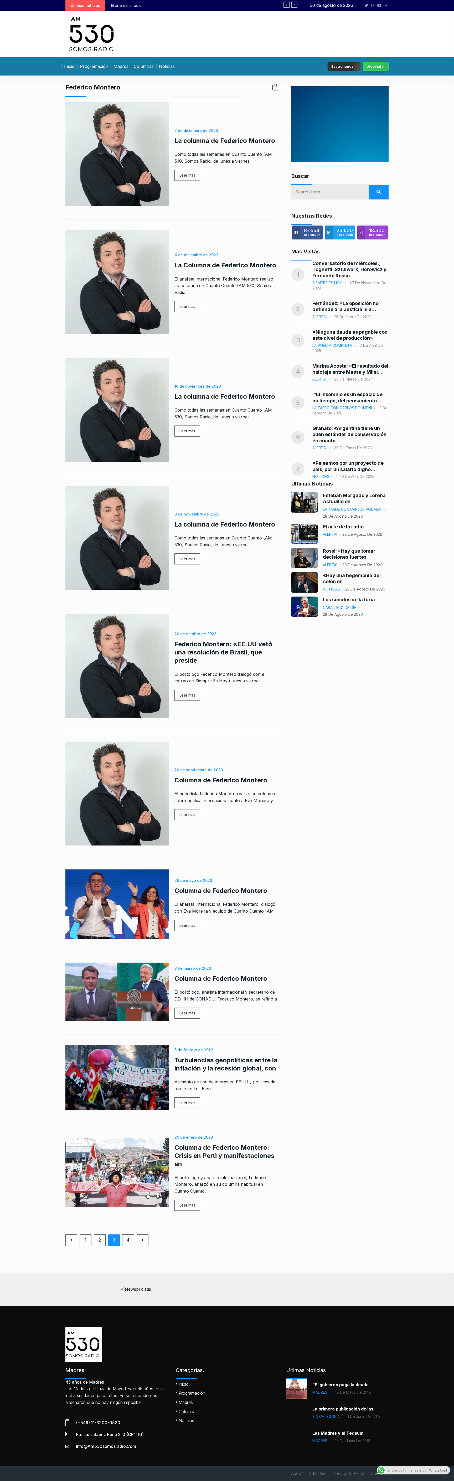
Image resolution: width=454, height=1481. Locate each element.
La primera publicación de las (342, 1409)
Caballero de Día (339, 607)
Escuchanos (342, 66)
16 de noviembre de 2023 (197, 386)
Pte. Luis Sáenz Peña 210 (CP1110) (110, 1434)
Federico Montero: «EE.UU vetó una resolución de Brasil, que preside (223, 652)
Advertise (318, 1473)
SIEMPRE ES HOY (327, 283)
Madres (120, 66)
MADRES (319, 1392)
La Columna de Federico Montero (225, 265)
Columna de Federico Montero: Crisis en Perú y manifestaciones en (224, 1156)
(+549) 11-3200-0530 (98, 1422)
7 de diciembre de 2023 (196, 130)
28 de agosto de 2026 (343, 516)
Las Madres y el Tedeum (337, 1433)
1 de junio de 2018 (364, 1416)
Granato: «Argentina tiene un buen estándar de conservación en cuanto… (349, 434)
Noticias (167, 66)
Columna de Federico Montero (220, 780)
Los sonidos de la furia (349, 599)
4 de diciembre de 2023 (196, 255)
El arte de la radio (343, 526)
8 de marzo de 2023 (192, 968)
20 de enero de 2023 (193, 1137)
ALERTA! (319, 316)
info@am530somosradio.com (106, 1446)
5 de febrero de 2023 (193, 1050)
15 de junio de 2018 (352, 1440)
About (296, 1473)
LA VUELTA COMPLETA (332, 345)
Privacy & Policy (348, 1473)
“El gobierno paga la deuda (340, 1384)
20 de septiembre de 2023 (198, 770)
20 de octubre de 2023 (195, 634)
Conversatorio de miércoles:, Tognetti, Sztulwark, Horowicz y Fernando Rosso (349, 269)
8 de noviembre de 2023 (196, 514)
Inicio (69, 66)
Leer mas (187, 175)
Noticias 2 (322, 476)
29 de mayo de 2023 (193, 880)
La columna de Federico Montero (224, 140)
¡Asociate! (376, 66)
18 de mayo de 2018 (353, 1392)
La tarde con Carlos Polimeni (342, 408)
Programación (94, 66)
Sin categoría (326, 1416)
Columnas (144, 66)
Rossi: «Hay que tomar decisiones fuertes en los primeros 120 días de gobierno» (181, 5)
